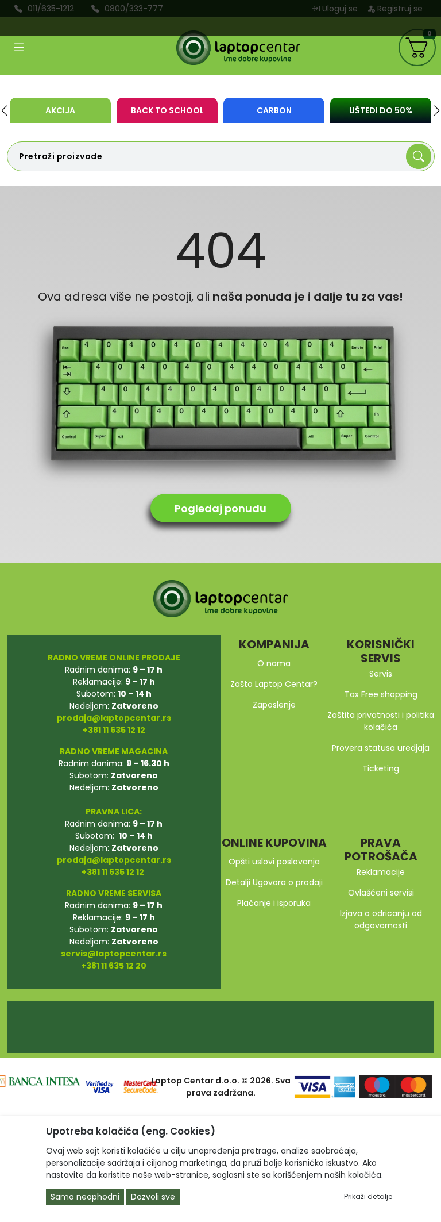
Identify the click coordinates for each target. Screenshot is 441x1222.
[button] (4, 110)
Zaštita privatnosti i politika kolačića (380, 721)
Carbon (274, 110)
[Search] (418, 156)
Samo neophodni (85, 1196)
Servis (380, 673)
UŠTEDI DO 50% (381, 110)
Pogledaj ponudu (220, 508)
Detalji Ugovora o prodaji (274, 882)
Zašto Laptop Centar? (274, 684)
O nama (274, 663)
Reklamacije (381, 872)
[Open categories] (19, 47)
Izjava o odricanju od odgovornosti (381, 919)
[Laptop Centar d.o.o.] (238, 47)
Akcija (60, 110)
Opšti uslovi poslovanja (274, 861)
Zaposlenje (274, 704)
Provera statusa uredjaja (381, 748)
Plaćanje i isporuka (274, 903)
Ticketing (380, 768)
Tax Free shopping (381, 694)
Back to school (167, 110)
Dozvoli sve (153, 1196)
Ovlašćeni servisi (381, 892)
